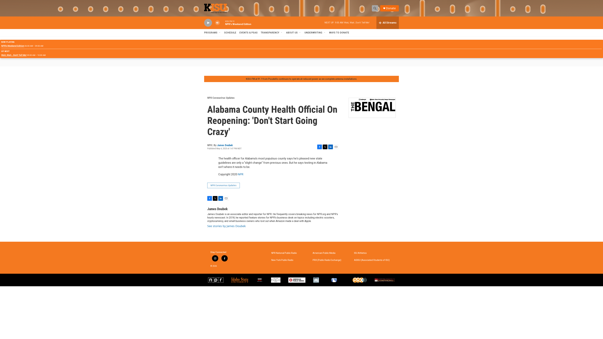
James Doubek (225, 145)
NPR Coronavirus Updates (221, 97)
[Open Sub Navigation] (220, 32)
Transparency (270, 32)
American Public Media (324, 253)
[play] (208, 23)
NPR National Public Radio (284, 253)
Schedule (230, 32)
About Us (292, 32)
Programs (210, 32)
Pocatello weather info (50, 71)
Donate (391, 8)
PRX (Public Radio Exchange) (327, 260)
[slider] (222, 22)
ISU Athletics (360, 253)
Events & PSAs (248, 32)
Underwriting (313, 32)
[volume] (217, 22)
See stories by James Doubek (226, 226)
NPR (240, 174)
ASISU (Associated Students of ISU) (372, 260)
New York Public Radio (282, 260)
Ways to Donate (339, 32)
